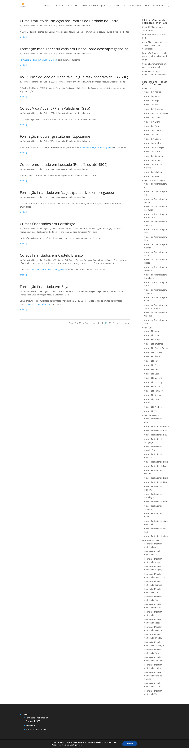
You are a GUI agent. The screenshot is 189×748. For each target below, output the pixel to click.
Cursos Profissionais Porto (156, 501)
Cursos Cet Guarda (152, 130)
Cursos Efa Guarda (152, 365)
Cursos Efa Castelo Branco (156, 348)
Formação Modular (154, 6)
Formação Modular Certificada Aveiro (74, 81)
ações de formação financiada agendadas (48, 269)
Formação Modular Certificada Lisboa (74, 53)
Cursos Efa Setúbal (152, 395)
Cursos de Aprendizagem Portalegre (95, 228)
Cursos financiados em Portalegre (47, 223)
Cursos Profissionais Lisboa (156, 482)
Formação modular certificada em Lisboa (38, 60)
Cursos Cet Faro (151, 126)
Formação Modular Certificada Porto (73, 25)
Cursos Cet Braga (152, 104)
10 (98, 323)
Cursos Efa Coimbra (153, 352)
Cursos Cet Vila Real (153, 172)
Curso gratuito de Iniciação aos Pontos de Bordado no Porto (69, 20)
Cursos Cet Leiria (152, 134)
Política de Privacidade (36, 729)
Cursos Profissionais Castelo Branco (54, 263)
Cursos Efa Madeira (153, 378)
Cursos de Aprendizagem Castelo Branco (101, 260)
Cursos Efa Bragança (153, 343)
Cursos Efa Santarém (153, 390)
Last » (126, 323)
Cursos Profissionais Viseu (156, 536)
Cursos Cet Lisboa (152, 139)
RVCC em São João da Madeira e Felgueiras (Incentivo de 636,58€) (74, 76)
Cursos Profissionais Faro (155, 466)
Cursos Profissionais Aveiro (156, 426)
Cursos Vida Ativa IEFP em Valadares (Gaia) (55, 108)
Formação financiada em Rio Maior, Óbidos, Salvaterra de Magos (155, 56)
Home (47, 6)
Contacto (58, 6)
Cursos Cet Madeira (153, 143)
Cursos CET (71, 6)
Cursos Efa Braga (152, 339)
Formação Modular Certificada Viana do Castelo (153, 675)
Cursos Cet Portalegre (68, 228)
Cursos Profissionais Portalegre (44, 232)
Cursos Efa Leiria (151, 369)
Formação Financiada (32, 25)
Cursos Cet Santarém (153, 156)
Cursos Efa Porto (152, 386)
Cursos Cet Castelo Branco (70, 260)
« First (86, 323)
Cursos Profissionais (132, 6)
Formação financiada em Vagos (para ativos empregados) (67, 192)
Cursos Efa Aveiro (152, 331)
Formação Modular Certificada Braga (73, 141)
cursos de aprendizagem (39, 304)
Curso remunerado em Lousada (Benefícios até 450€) (63, 164)
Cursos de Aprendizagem (93, 6)
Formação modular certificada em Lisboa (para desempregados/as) (74, 48)
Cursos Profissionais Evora (156, 461)
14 (114, 323)
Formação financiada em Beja (44, 286)
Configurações (76, 745)
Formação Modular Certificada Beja (53, 294)
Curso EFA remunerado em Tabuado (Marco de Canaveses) (154, 45)
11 (102, 323)
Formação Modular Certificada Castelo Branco (93, 263)
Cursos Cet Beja (65, 291)
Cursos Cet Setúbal (152, 160)
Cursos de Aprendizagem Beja (87, 291)
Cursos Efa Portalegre (154, 382)
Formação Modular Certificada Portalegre (78, 232)
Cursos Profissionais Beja (155, 430)
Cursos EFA (113, 6)
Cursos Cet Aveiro (152, 96)
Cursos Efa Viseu (151, 411)
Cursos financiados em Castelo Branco (51, 255)
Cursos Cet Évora (152, 121)
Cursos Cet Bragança (153, 109)
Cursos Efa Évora (152, 356)
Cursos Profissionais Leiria (156, 478)
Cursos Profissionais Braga (156, 434)
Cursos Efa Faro (151, 361)
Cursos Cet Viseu (151, 176)
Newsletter (31, 725)
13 (110, 323)
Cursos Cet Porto (152, 151)
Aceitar (129, 743)
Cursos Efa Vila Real (153, 407)
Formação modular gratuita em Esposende (55, 136)
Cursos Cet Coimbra (153, 117)
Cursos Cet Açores (152, 92)
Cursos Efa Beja (109, 291)
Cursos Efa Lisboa (152, 373)
